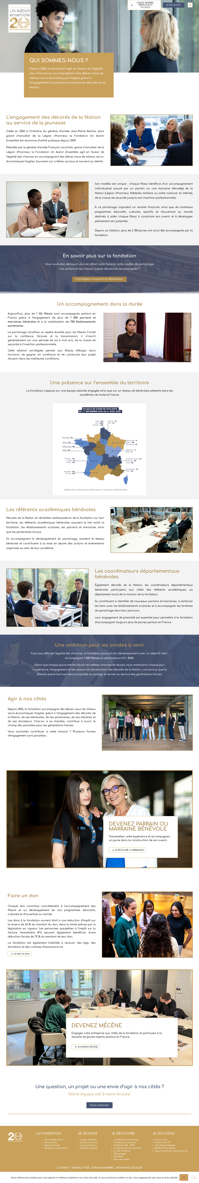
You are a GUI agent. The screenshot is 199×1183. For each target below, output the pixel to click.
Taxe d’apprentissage (165, 1145)
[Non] (194, 1177)
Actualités (118, 1156)
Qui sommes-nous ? (53, 1140)
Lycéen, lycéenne (88, 1140)
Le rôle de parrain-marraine (127, 1148)
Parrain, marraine (88, 1142)
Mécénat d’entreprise (165, 1148)
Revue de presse (121, 1159)
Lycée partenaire (88, 1145)
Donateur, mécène (88, 1148)
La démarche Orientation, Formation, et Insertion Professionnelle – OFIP (126, 1142)
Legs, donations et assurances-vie (171, 1151)
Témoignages (120, 1154)
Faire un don (161, 1140)
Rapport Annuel (51, 1145)
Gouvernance (50, 1142)
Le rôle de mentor (122, 1151)
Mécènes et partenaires (55, 1148)
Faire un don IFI (162, 1142)
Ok (183, 1177)
